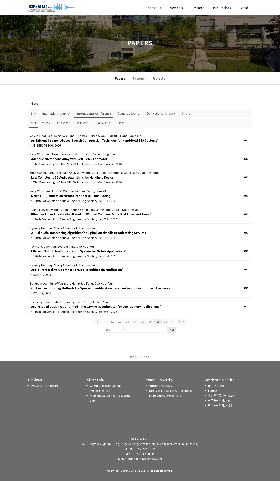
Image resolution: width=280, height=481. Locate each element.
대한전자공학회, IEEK (221, 395)
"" (94, 140)
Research (198, 8)
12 (119, 321)
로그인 (133, 357)
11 (112, 321)
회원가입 (145, 357)
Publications (222, 8)
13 (127, 321)
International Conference (93, 113)
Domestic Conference (161, 113)
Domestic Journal (129, 113)
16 (150, 321)
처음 (97, 321)
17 (157, 321)
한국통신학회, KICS (220, 405)
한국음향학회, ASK (219, 400)
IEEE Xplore (216, 386)
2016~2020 (63, 123)
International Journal (56, 113)
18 (165, 321)
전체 (33, 113)
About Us (154, 8)
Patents (139, 78)
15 (142, 321)
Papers (120, 78)
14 (135, 321)
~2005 (121, 123)
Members (176, 8)
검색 (171, 330)
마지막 (181, 321)
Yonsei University (160, 386)
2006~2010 (103, 123)
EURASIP (214, 390)
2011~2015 (83, 123)
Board (244, 8)
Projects (158, 78)
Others (185, 113)
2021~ (46, 123)
